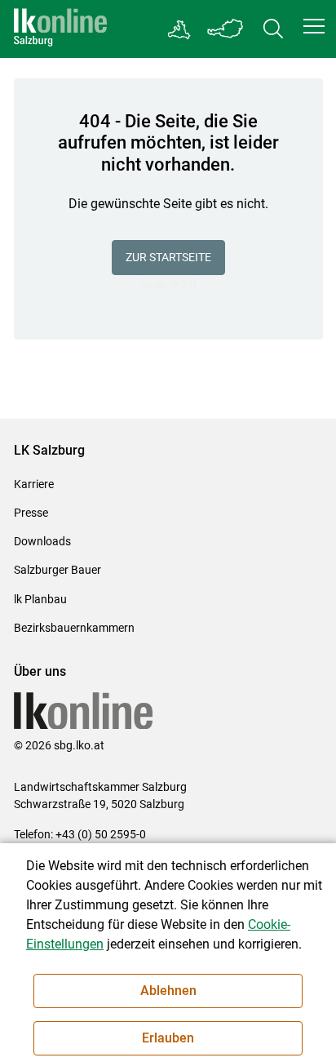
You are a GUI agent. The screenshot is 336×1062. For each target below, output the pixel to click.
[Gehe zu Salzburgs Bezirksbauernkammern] (180, 29)
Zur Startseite (168, 257)
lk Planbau (40, 599)
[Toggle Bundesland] (226, 29)
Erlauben (168, 1038)
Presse (31, 512)
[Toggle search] (273, 29)
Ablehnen (168, 990)
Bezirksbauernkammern (74, 627)
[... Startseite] (60, 29)
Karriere (34, 484)
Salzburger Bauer (57, 569)
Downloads (42, 541)
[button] (314, 26)
